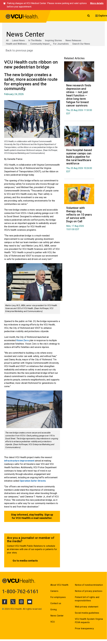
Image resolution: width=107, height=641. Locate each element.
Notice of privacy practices (88, 591)
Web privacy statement (86, 606)
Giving (53, 609)
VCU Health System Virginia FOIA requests (89, 621)
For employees (58, 597)
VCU (52, 621)
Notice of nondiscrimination (89, 585)
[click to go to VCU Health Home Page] (22, 17)
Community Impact (40, 43)
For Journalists (61, 43)
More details (97, 3)
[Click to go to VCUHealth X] (12, 601)
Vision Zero (22, 340)
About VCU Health (59, 585)
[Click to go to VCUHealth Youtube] (29, 601)
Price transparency (84, 628)
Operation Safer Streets (33, 480)
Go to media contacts (25, 560)
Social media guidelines (87, 613)
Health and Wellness (16, 43)
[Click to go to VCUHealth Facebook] (4, 601)
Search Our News (81, 43)
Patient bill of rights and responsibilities (87, 599)
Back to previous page (19, 50)
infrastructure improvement (19, 460)
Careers (54, 591)
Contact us (55, 603)
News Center (57, 615)
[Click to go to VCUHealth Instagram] (21, 601)
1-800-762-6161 (20, 591)
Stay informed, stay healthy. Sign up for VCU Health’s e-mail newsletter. (32, 516)
